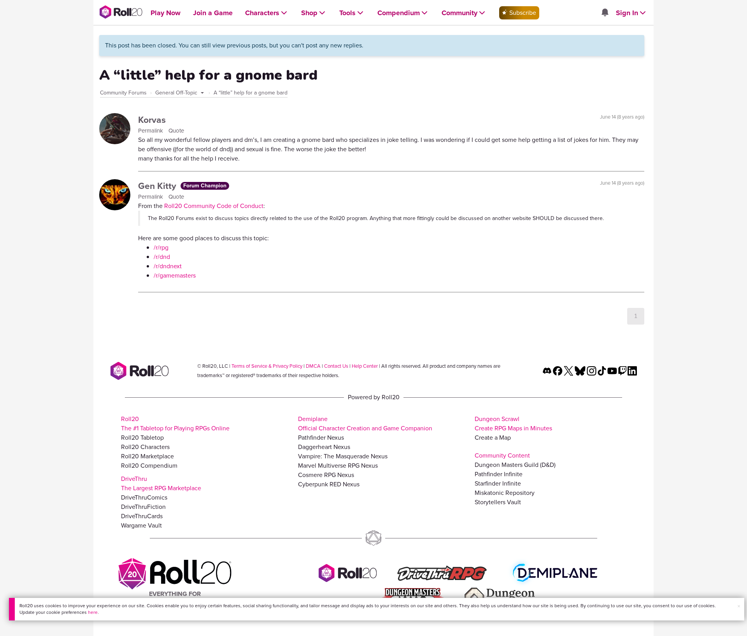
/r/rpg (161, 247)
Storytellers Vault (498, 502)
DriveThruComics (144, 497)
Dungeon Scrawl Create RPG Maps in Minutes (513, 423)
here (93, 612)
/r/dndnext (168, 266)
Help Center (365, 366)
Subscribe (522, 12)
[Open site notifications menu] (604, 13)
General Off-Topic (177, 93)
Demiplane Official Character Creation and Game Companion (365, 423)
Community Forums (123, 93)
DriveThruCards (142, 516)
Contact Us (336, 366)
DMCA (313, 366)
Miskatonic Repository (505, 492)
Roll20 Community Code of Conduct (213, 205)
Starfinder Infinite (498, 483)
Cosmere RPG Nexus (326, 474)
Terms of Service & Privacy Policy (266, 366)
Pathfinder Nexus (321, 437)
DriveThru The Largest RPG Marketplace (161, 483)
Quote (176, 130)
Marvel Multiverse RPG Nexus (338, 465)
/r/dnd (162, 256)
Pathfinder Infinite (499, 474)
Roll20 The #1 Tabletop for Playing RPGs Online (175, 423)
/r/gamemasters (175, 275)
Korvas (152, 119)
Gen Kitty (158, 185)
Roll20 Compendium (149, 465)
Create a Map (493, 437)
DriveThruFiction (143, 506)
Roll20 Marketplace (147, 456)
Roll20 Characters (145, 446)
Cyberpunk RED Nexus (328, 484)
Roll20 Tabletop (142, 437)
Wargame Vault (141, 525)
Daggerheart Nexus (324, 446)
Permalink (151, 130)
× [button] (738, 606)
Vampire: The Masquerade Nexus (343, 456)
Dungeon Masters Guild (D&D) (515, 464)
